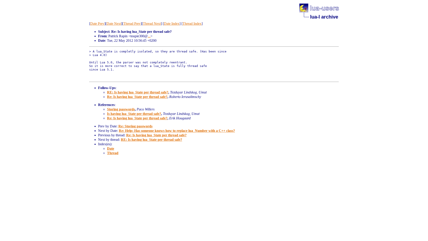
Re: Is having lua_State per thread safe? (137, 97)
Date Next (114, 23)
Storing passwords (121, 109)
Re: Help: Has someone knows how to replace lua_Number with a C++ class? (177, 131)
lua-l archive (324, 17)
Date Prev (97, 23)
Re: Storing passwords (135, 126)
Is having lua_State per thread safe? (134, 114)
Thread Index (192, 23)
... (149, 36)
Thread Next (152, 23)
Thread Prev (132, 23)
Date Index (171, 23)
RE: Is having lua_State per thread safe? (137, 92)
